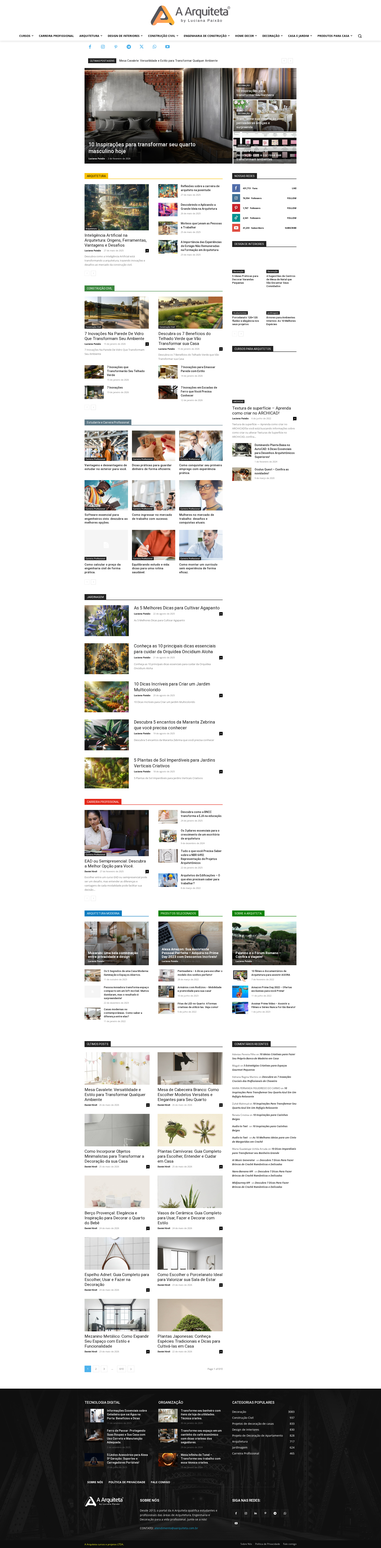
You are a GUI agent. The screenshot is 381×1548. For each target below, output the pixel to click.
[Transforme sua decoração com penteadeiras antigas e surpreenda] (264, 115)
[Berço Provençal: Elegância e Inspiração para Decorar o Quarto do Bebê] (117, 1192)
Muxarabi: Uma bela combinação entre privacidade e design (113, 955)
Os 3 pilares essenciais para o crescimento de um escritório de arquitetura (200, 834)
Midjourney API (241, 1182)
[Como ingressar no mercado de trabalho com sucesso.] (153, 495)
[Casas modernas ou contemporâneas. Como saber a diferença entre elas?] (93, 1014)
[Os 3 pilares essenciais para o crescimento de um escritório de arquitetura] (168, 835)
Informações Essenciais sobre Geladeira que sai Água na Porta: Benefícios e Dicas (127, 1414)
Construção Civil (93, 326)
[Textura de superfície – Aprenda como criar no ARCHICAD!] (264, 380)
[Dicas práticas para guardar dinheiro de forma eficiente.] (153, 446)
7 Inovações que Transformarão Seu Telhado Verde (126, 371)
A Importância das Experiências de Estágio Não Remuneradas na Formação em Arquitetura (201, 246)
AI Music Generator (243, 1160)
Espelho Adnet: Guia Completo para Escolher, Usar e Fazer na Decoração (117, 1279)
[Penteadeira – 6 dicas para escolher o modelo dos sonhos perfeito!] (166, 975)
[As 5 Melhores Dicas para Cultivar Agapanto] (107, 620)
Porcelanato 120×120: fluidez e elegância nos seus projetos (245, 321)
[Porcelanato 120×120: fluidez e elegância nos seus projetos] (247, 303)
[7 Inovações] (94, 392)
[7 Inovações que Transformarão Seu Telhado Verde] (94, 372)
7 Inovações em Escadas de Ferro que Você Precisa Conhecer (199, 391)
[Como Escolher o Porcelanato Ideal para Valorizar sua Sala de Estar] (190, 1253)
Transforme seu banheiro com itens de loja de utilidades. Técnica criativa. (201, 1414)
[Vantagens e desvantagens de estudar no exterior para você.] (106, 446)
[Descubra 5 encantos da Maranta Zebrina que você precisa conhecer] (107, 734)
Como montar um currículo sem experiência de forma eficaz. (198, 568)
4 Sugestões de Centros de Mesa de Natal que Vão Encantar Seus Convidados (280, 281)
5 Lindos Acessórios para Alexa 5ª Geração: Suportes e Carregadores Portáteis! (127, 1458)
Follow (291, 198)
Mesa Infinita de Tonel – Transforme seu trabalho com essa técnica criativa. (200, 1458)
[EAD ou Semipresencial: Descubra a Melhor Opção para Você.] (117, 833)
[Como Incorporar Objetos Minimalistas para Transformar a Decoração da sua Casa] (117, 1130)
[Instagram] (102, 47)
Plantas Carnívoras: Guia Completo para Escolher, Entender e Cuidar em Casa (189, 1156)
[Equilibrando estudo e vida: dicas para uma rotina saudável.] (153, 545)
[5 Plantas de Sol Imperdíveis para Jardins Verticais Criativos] (107, 772)
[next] (290, 60)
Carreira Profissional (95, 459)
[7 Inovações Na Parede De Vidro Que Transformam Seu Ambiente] (117, 313)
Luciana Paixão (93, 250)
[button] (360, 36)
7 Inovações (115, 387)
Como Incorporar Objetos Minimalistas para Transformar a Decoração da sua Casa (114, 1156)
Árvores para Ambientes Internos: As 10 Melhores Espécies (281, 321)
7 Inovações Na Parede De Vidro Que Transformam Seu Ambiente (114, 336)
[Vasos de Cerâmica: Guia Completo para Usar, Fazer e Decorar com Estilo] (190, 1192)
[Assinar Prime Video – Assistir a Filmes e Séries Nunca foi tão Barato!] (240, 1008)
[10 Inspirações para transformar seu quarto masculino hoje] (159, 116)
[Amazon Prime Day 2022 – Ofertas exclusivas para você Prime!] (240, 992)
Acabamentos (240, 312)
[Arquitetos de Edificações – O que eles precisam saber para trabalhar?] (168, 880)
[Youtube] (167, 47)
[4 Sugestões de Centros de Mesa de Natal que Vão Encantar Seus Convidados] (281, 262)
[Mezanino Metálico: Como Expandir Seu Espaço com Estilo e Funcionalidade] (117, 1315)
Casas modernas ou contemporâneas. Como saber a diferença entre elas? (123, 1013)
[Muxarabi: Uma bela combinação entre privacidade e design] (117, 943)
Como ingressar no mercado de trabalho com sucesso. (152, 517)
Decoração (244, 85)
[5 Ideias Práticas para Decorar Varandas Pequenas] (247, 262)
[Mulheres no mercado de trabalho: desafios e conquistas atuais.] (201, 495)
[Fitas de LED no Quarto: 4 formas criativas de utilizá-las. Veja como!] (166, 1008)
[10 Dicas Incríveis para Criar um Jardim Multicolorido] (107, 696)
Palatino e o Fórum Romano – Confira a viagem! (258, 955)
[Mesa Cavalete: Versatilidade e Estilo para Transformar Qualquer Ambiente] (117, 1068)
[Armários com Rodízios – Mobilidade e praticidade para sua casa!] (166, 992)
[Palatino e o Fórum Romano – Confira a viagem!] (264, 943)
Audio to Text (240, 1126)
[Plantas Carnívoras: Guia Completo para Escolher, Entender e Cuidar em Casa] (190, 1130)
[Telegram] (128, 47)
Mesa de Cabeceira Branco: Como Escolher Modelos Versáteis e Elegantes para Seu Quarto (188, 1094)
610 (121, 1369)
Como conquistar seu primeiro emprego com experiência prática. (200, 469)
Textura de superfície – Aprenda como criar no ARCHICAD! (261, 410)
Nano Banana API (242, 1171)
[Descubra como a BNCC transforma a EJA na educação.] (168, 816)
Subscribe (290, 227)
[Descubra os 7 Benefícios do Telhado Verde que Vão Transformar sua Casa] (190, 313)
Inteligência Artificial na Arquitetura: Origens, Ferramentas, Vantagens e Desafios (116, 240)
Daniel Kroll (91, 871)
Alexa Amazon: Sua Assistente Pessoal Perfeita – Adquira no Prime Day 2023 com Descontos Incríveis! (190, 952)
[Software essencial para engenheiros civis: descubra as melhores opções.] (106, 495)
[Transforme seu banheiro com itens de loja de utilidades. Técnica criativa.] (168, 1415)
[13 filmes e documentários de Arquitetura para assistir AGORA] (240, 975)
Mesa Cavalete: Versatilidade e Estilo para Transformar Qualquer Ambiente (168, 60)
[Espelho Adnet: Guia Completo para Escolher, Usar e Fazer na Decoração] (117, 1253)
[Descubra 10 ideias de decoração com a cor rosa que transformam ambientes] (264, 148)
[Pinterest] (115, 47)
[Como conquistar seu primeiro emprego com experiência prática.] (201, 446)
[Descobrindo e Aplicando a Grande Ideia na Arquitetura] (168, 209)
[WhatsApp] (154, 47)
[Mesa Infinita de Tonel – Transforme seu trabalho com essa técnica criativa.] (168, 1460)
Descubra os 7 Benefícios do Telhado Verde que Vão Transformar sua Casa (184, 338)
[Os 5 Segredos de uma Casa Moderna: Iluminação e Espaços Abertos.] (93, 975)
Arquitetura (91, 228)
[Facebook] (90, 47)
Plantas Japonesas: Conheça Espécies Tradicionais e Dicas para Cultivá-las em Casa (189, 1341)
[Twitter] (141, 47)
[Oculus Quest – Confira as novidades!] (241, 474)
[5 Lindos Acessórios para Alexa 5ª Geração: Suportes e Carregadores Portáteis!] (94, 1460)
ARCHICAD (238, 401)
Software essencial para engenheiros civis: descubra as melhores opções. (106, 518)
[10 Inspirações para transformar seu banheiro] (264, 83)
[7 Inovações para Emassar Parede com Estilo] (168, 372)
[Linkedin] (255, 1513)
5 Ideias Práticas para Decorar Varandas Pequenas (245, 279)
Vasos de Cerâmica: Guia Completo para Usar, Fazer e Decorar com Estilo (189, 1218)
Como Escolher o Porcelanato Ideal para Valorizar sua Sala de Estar (190, 1277)
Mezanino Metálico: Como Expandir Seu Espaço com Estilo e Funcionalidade (117, 1341)
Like (294, 188)
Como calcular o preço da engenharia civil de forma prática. (103, 568)
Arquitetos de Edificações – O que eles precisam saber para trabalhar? (200, 879)
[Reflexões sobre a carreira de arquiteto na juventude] (168, 191)
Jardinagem (273, 312)
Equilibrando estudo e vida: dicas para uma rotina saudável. (151, 568)
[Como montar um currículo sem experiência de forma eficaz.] (201, 545)
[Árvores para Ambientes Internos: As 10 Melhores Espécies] (281, 303)
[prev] (284, 60)
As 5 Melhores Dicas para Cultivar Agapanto (177, 607)
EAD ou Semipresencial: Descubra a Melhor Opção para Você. (115, 863)
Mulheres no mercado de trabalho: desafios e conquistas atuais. (196, 518)
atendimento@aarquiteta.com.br (176, 1528)
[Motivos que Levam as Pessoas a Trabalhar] (168, 228)
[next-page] (93, 273)
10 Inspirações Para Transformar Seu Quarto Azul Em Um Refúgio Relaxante (264, 1092)
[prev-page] (87, 273)
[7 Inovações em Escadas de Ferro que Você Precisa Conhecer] (168, 392)
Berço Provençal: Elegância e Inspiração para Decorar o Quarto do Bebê (115, 1218)
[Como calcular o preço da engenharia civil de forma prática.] (106, 545)
